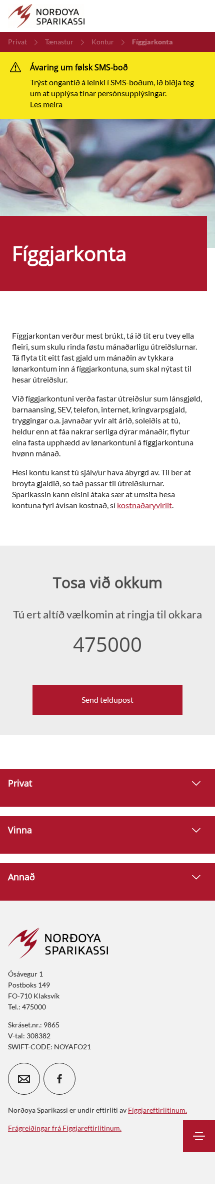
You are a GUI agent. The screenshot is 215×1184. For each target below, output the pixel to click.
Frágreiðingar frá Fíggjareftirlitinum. (65, 1128)
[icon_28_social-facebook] (60, 1079)
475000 (107, 644)
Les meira (46, 104)
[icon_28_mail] (24, 1079)
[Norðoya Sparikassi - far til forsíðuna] (46, 16)
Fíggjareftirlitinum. (157, 1110)
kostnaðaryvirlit (144, 505)
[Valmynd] (199, 1136)
